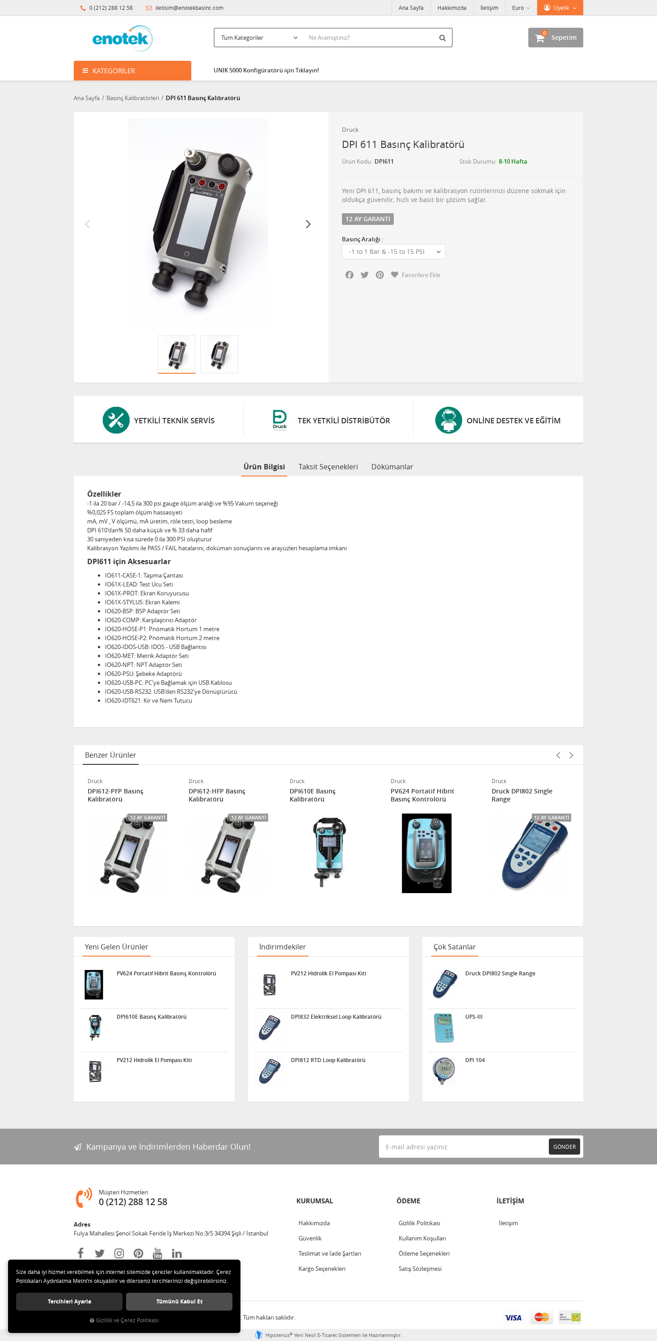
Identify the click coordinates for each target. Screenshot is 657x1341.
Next (308, 223)
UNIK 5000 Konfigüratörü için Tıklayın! (266, 70)
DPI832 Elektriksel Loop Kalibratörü (336, 1017)
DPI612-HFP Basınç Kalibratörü (217, 795)
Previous (87, 223)
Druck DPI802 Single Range (522, 795)
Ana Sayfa (411, 7)
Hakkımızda (452, 7)
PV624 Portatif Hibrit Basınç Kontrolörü (423, 795)
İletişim (489, 7)
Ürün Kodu (356, 161)
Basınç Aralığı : (362, 239)
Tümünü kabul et (179, 1301)
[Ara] (444, 37)
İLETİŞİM (510, 1201)
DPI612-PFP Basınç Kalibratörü (115, 795)
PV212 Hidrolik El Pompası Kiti (154, 1060)
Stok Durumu (477, 161)
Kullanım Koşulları (422, 1238)
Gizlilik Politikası (419, 1223)
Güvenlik (310, 1238)
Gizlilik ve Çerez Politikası (127, 1320)
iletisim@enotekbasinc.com (188, 7)
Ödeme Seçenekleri (424, 1253)
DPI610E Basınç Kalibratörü (313, 795)
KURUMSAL (314, 1201)
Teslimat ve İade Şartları (330, 1253)
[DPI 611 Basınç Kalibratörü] (197, 223)
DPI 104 (475, 1060)
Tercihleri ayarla (69, 1301)
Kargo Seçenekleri (322, 1269)
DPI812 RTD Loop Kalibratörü (328, 1060)
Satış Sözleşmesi (420, 1269)
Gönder (564, 1146)
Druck (350, 130)
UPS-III (474, 1017)
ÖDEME (408, 1201)
